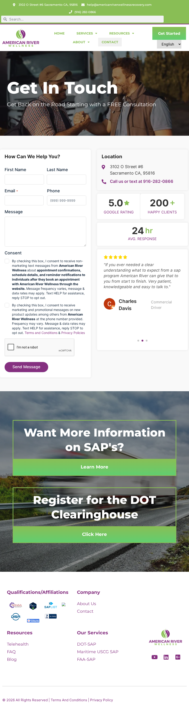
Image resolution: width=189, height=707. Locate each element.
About (79, 42)
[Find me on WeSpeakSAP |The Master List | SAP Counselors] (63, 604)
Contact (110, 42)
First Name (15, 169)
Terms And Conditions (69, 700)
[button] (138, 341)
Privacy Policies (73, 333)
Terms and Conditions (41, 333)
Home (59, 33)
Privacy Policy (101, 700)
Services (85, 33)
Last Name (57, 169)
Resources (119, 33)
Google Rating (119, 212)
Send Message (26, 367)
